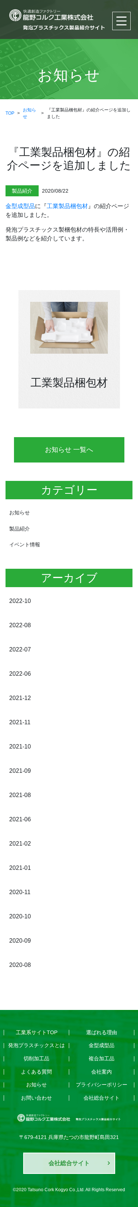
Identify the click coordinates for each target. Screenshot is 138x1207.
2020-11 (20, 892)
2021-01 (20, 868)
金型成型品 (20, 206)
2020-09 (20, 941)
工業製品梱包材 (67, 206)
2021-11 (20, 722)
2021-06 (20, 819)
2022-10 (20, 601)
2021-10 (20, 746)
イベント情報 (24, 544)
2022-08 (20, 625)
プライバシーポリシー (101, 1085)
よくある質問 (36, 1072)
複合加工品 (101, 1058)
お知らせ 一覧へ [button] (69, 449)
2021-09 (20, 771)
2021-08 (20, 795)
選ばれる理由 (101, 1032)
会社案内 (101, 1072)
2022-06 (20, 674)
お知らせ (19, 512)
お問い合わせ (36, 1098)
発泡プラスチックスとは (36, 1045)
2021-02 (20, 843)
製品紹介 (19, 529)
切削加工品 (36, 1058)
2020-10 (20, 916)
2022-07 (20, 649)
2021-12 (20, 698)
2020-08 (20, 965)
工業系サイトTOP (36, 1032)
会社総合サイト (102, 1098)
